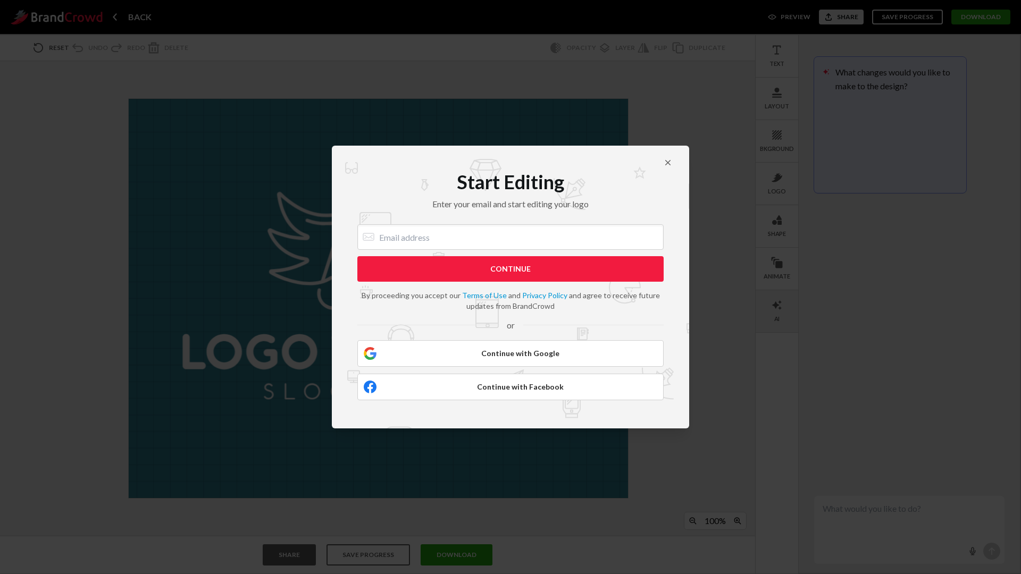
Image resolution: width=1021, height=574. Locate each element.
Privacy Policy (544, 295)
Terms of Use (484, 295)
